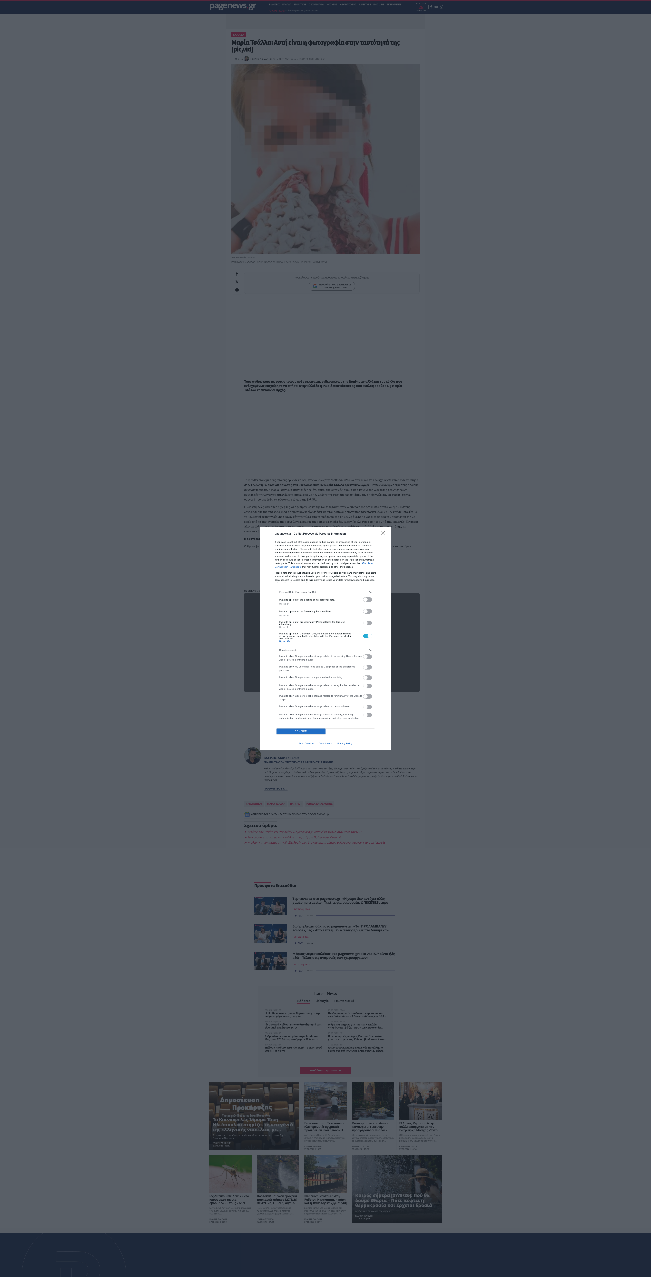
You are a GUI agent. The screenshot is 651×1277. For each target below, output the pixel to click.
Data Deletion (306, 743)
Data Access (325, 743)
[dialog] (325, 638)
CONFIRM (301, 731)
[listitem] (325, 592)
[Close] (384, 534)
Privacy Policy (344, 743)
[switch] (367, 599)
